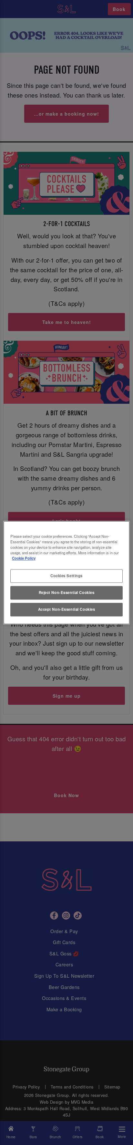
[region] (66, 572)
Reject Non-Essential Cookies (67, 592)
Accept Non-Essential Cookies (66, 609)
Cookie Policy (24, 558)
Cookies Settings (66, 575)
